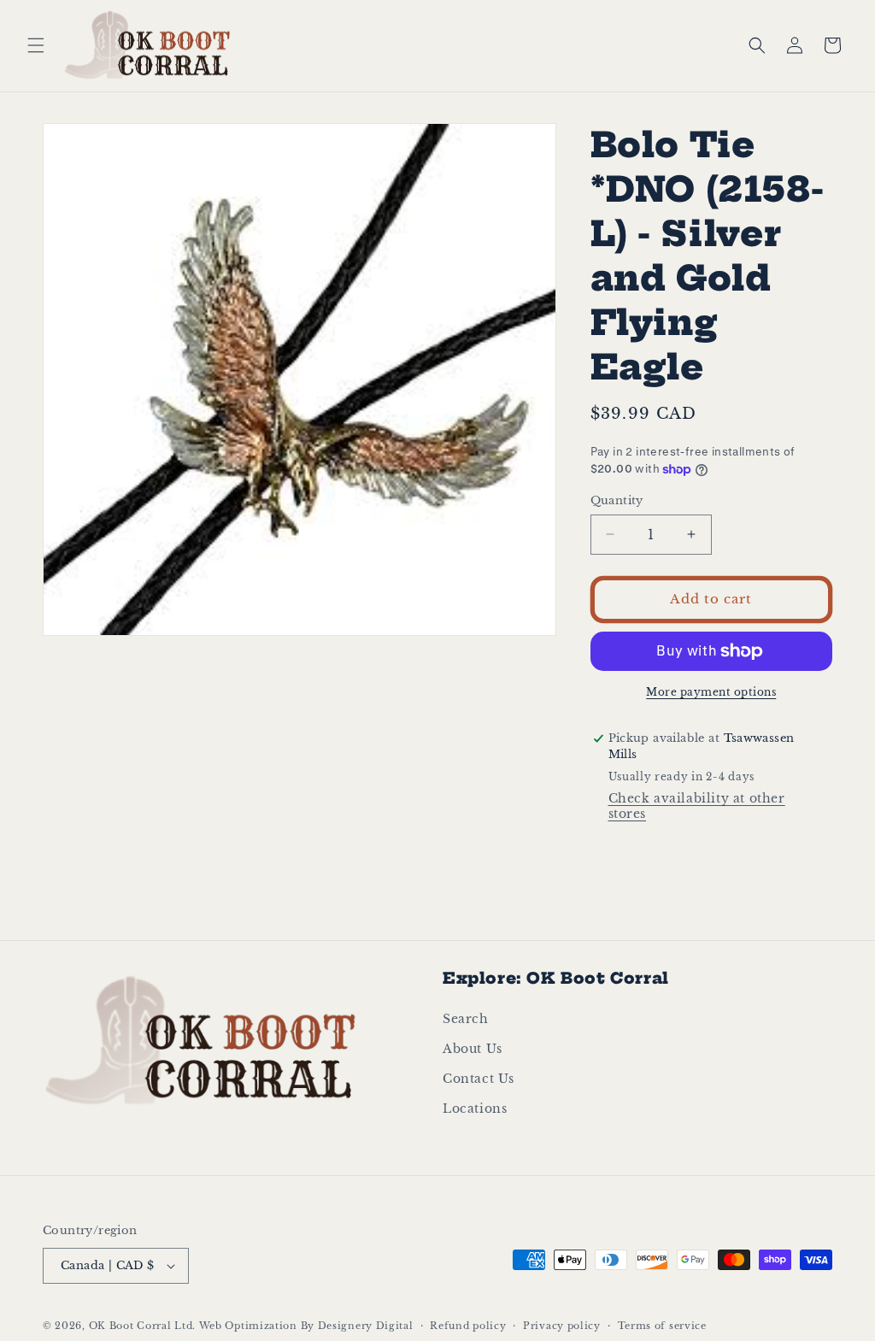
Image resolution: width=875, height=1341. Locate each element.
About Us (472, 1048)
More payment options (711, 691)
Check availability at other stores (696, 806)
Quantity (616, 500)
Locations (475, 1108)
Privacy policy (562, 1326)
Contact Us (478, 1078)
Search (466, 1018)
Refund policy (468, 1326)
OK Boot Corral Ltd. (142, 1326)
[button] (36, 45)
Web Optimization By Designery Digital (306, 1326)
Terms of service (662, 1326)
